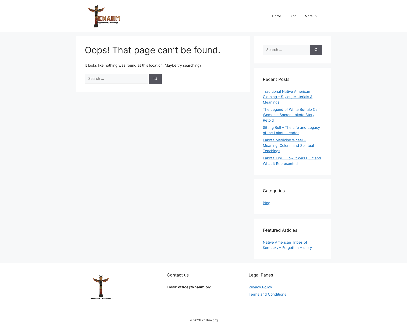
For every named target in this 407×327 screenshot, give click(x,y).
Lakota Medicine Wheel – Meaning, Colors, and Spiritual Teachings (288, 145)
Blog (293, 16)
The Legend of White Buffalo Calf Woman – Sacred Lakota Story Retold (291, 114)
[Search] (155, 79)
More (309, 16)
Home (276, 16)
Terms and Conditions (267, 294)
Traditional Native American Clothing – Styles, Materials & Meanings (287, 96)
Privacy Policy (260, 287)
